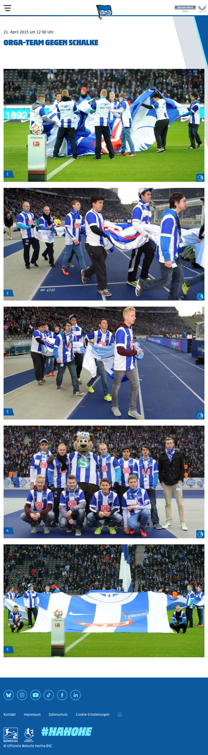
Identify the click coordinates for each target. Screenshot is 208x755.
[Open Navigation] (7, 8)
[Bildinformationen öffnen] (200, 178)
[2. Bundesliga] (11, 735)
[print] (120, 715)
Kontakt (10, 714)
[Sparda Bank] (185, 8)
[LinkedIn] (76, 697)
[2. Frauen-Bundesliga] (29, 735)
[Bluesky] (9, 697)
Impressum (32, 714)
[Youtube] (35, 697)
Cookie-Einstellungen (93, 714)
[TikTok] (49, 697)
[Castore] (202, 8)
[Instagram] (22, 697)
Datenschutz (58, 714)
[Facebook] (62, 697)
